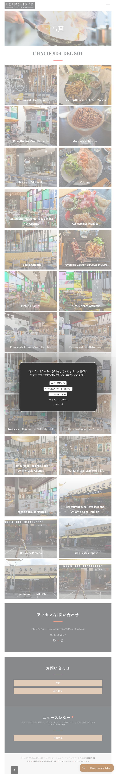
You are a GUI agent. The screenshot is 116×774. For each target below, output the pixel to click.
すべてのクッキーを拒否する (58, 389)
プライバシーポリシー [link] (59, 400)
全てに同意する (58, 383)
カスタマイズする (58, 394)
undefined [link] (58, 404)
